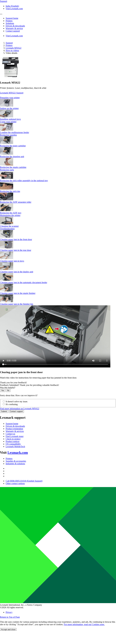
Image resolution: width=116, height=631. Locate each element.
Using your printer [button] (8, 121)
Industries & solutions (15, 463)
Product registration (14, 428)
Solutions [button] (10, 23)
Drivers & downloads (15, 426)
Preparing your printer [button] (10, 97)
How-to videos (12, 50)
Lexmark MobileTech (15, 446)
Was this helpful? (7, 387)
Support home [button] (12, 18)
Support (9, 43)
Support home (12, 423)
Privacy (9, 612)
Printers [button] (9, 21)
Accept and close (8, 629)
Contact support (16, 411)
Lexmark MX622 (13, 48)
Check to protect (13, 439)
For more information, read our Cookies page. (84, 624)
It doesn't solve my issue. (17, 401)
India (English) (12, 6)
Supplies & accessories (16, 461)
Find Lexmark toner (14, 436)
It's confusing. (12, 404)
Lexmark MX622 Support (11, 93)
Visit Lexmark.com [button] (14, 8)
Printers (9, 45)
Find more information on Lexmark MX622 (19, 408)
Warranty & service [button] (14, 28)
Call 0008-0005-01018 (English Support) (24, 481)
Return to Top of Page (10, 617)
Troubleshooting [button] (7, 228)
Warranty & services (15, 431)
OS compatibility (13, 444)
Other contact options (15, 483)
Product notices (12, 441)
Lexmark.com (17, 452)
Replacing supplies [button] (8, 135)
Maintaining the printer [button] (10, 215)
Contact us (10, 434)
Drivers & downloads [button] (15, 26)
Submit (4, 411)
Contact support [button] (13, 31)
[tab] (58, 97)
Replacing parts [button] (7, 170)
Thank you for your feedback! (13, 382)
